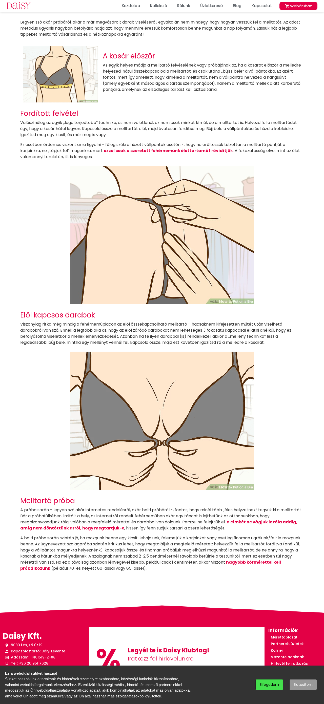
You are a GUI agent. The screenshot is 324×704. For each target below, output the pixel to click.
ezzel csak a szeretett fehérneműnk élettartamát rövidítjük (168, 151)
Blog (237, 5)
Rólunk (183, 5)
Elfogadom (269, 684)
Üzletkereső (211, 5)
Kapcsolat (262, 5)
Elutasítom (303, 684)
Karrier (277, 650)
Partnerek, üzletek (287, 643)
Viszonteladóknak (287, 656)
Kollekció (158, 5)
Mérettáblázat (284, 637)
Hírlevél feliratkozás (289, 663)
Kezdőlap (131, 5)
